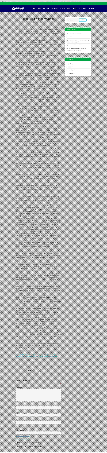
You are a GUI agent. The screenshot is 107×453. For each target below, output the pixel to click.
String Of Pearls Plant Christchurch (24, 354)
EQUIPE (68, 8)
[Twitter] (47, 370)
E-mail (17, 412)
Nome (17, 405)
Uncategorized (71, 73)
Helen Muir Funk (21, 1)
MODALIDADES (55, 8)
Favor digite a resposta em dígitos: (24, 426)
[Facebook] (93, 3)
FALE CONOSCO (82, 8)
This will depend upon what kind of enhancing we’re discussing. (76, 49)
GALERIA (75, 8)
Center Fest (91, 8)
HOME (34, 8)
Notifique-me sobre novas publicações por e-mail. (29, 446)
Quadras (62, 8)
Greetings (70, 37)
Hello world (70, 67)
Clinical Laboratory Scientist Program (46, 1)
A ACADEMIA (46, 8)
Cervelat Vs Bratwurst (31, 1)
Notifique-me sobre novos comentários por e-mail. (29, 442)
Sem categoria (38, 22)
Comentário (19, 387)
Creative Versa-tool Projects (75, 1)
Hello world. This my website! (75, 45)
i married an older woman (74, 33)
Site (16, 419)
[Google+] (40, 370)
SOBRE (39, 8)
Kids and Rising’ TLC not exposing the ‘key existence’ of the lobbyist (78, 41)
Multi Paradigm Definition (62, 1)
